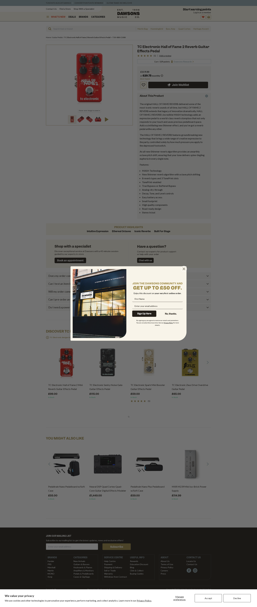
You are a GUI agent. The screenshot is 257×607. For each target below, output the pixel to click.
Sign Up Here (144, 313)
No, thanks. (171, 313)
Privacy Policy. (144, 600)
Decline (237, 598)
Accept (208, 598)
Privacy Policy (168, 323)
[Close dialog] (184, 268)
